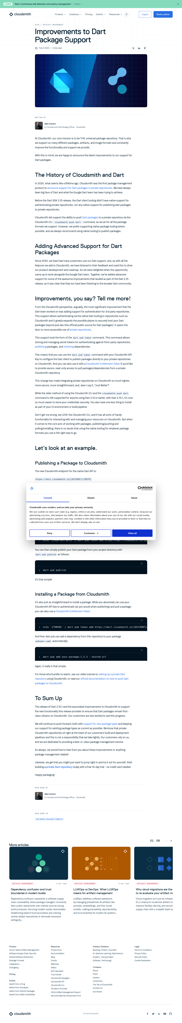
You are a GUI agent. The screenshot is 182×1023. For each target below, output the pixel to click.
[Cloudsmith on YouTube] (164, 1014)
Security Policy (141, 957)
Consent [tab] (48, 498)
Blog (37, 25)
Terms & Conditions (143, 950)
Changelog (13, 968)
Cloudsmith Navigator (60, 978)
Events (54, 960)
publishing (40, 346)
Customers (97, 981)
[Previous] (166, 840)
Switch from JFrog (17, 984)
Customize (89, 533)
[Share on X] (133, 48)
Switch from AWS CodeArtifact (22, 995)
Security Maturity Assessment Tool (66, 996)
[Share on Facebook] (145, 48)
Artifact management (53, 25)
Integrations (14, 964)
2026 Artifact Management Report (65, 992)
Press (95, 974)
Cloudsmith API (57, 982)
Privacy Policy (140, 953)
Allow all (132, 533)
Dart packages (90, 217)
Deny (49, 533)
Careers (96, 978)
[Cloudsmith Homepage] (20, 14)
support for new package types (100, 724)
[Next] (171, 840)
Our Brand (97, 992)
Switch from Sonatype (18, 987)
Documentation (57, 953)
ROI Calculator (57, 971)
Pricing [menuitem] (88, 14)
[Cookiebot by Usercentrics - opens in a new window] (140, 488)
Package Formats (16, 960)
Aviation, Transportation (103, 957)
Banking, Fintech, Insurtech (105, 950)
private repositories (80, 329)
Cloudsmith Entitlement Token (103, 364)
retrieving (69, 346)
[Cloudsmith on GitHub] (170, 1014)
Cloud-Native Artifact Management (24, 950)
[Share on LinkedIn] (139, 48)
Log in (145, 14)
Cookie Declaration (143, 960)
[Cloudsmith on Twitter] (153, 1014)
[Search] (126, 14)
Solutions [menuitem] (74, 14)
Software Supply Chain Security (22, 953)
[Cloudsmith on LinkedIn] (159, 1014)
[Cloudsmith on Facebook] (147, 1014)
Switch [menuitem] (99, 14)
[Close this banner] (178, 4)
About (95, 971)
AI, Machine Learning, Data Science (108, 953)
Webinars (55, 964)
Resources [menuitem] (114, 14)
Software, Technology (102, 960)
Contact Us (97, 988)
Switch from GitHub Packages (22, 991)
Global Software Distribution (21, 957)
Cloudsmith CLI (57, 985)
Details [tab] (91, 498)
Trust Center (56, 975)
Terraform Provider (59, 989)
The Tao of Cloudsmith (102, 985)
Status (53, 968)
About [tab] (134, 498)
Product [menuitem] (59, 14)
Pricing (12, 974)
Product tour (56, 950)
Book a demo (163, 14)
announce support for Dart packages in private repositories (79, 188)
